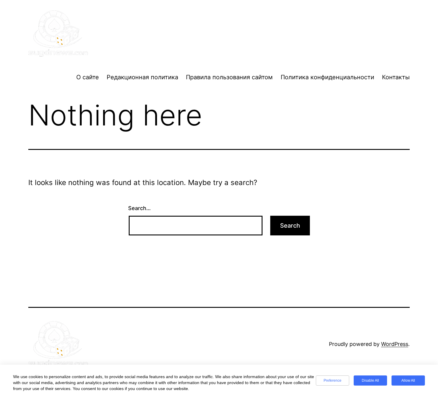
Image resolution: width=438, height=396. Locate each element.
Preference (332, 380)
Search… (139, 208)
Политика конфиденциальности (327, 77)
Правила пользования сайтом (229, 77)
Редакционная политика (142, 77)
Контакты (396, 77)
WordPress (394, 344)
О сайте (87, 77)
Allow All (408, 380)
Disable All (370, 380)
